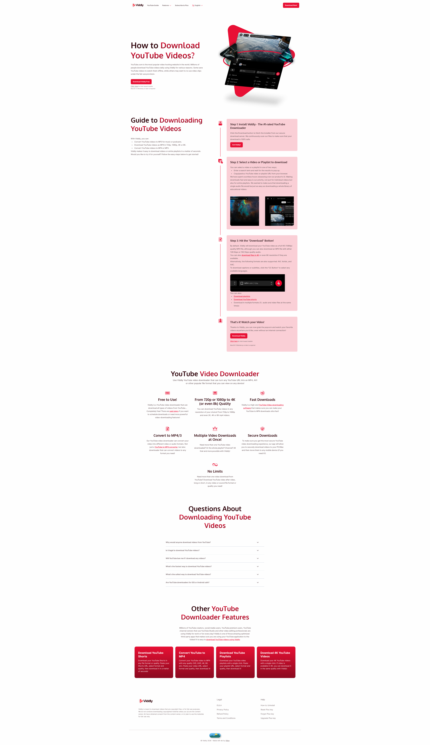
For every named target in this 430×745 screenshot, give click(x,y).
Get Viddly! (236, 145)
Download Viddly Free (141, 82)
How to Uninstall (268, 705)
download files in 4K (250, 255)
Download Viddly (238, 336)
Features (165, 5)
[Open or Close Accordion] (257, 542)
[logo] (138, 5)
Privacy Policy (223, 709)
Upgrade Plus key (268, 718)
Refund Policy (222, 714)
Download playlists (242, 296)
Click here (134, 86)
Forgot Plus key (267, 714)
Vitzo (227, 741)
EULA (219, 705)
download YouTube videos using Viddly (223, 639)
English (197, 5)
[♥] (215, 735)
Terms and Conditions (226, 718)
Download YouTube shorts (245, 299)
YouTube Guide (153, 5)
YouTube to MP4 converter (166, 447)
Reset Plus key (267, 709)
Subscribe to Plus (181, 5)
